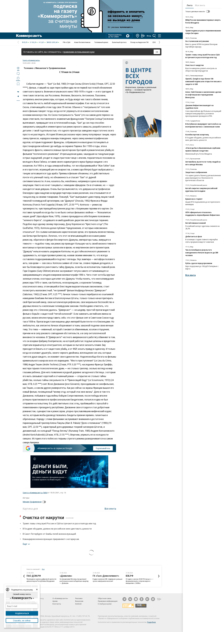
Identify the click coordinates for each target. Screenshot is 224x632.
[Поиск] (154, 36)
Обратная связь (104, 598)
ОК (157, 52)
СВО (154, 42)
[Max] (153, 599)
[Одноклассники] (142, 599)
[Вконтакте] (130, 599)
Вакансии (79, 601)
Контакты (56, 604)
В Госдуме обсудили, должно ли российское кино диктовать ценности (57, 528)
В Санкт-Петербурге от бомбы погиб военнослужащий (49, 533)
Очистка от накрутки (48, 517)
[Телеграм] (124, 599)
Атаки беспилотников (82, 42)
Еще (25, 543)
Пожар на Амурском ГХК (139, 42)
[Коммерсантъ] (29, 36)
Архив (54, 601)
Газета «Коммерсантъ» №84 (35, 492)
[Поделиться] (18, 92)
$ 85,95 (24, 42)
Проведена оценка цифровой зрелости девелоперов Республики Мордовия (41, 580)
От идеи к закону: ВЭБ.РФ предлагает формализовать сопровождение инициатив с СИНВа (140, 581)
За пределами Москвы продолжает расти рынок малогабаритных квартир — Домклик (74, 581)
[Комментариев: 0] (18, 74)
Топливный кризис (101, 42)
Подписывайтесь (103, 448)
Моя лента (200, 5)
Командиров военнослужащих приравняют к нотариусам (51, 539)
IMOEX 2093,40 (52, 42)
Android (78, 604)
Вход (149, 36)
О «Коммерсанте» (60, 598)
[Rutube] (147, 599)
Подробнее (151, 622)
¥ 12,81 (41, 42)
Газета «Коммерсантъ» (31, 60)
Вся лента (110, 508)
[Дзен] (136, 599)
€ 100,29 (33, 42)
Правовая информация (107, 601)
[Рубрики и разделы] (159, 36)
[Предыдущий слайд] (24, 576)
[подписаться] (44, 502)
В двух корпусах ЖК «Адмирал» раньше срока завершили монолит (107, 580)
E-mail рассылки (104, 604)
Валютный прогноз (119, 42)
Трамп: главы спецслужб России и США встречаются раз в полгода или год (59, 523)
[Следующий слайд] (158, 576)
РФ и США (66, 42)
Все (43, 569)
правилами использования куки (78, 51)
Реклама (78, 598)
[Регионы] (138, 36)
